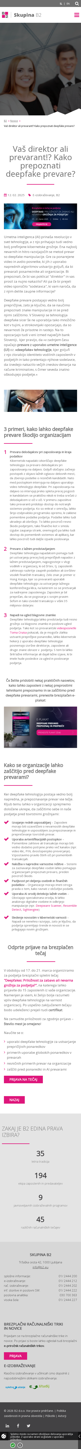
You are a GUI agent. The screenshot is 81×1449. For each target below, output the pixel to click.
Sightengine (31, 909)
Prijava (15, 1356)
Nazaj (14, 1099)
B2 (5, 121)
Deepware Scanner (49, 905)
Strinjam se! (12, 1445)
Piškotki (50, 1416)
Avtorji (62, 1416)
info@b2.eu (40, 1267)
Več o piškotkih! (20, 1445)
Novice (14, 121)
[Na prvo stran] (21, 15)
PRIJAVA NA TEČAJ (23, 1079)
